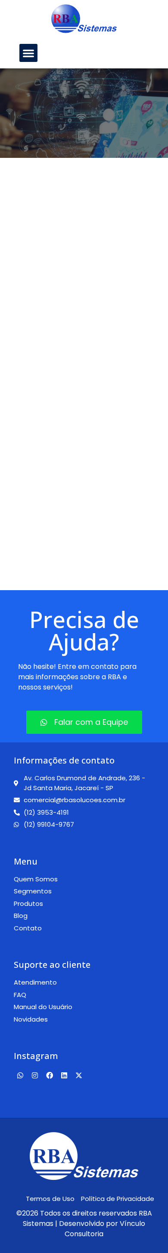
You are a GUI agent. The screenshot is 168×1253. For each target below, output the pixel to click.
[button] (28, 53)
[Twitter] (78, 1075)
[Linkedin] (64, 1075)
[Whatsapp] (20, 1075)
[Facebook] (49, 1075)
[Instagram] (34, 1075)
